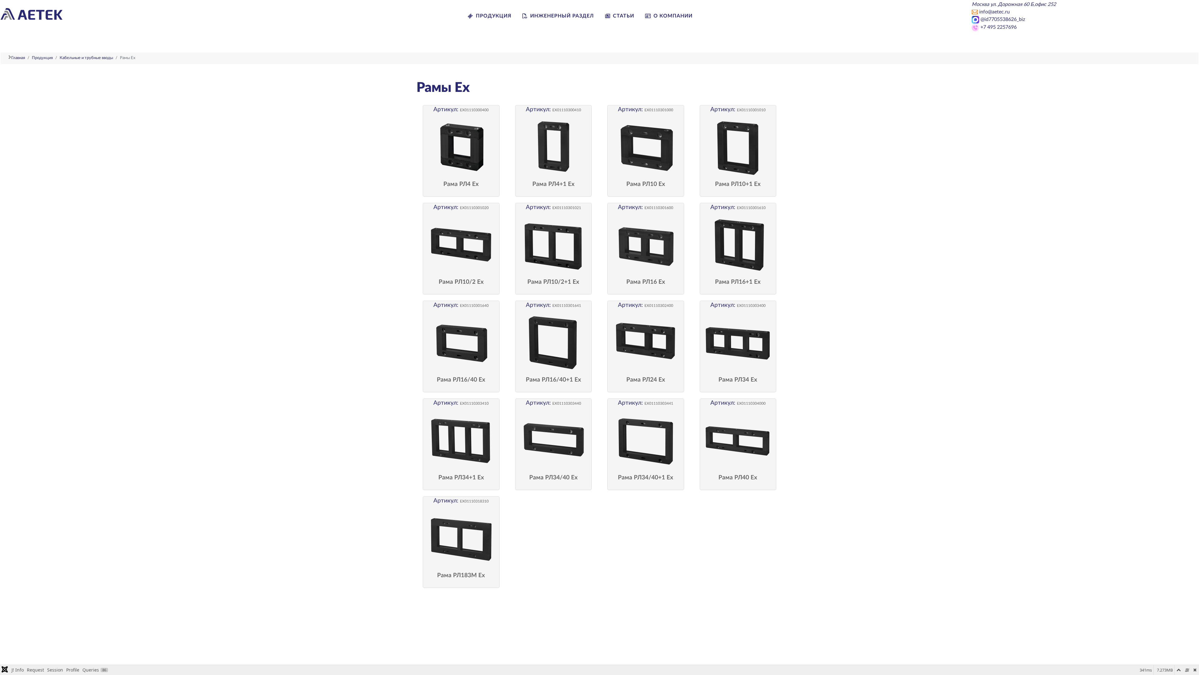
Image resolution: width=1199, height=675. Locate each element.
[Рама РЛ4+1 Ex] (553, 147)
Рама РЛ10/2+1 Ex (553, 282)
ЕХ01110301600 (658, 208)
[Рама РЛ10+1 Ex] (738, 147)
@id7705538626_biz (1002, 19)
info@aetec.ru (994, 11)
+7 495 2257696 (998, 27)
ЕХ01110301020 (474, 208)
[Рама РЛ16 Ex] (645, 245)
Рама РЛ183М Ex (461, 575)
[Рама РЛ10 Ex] (645, 147)
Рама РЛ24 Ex (645, 380)
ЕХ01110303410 (474, 403)
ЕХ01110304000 (751, 403)
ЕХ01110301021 (566, 208)
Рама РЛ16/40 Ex (461, 380)
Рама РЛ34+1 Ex (461, 478)
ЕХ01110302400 (658, 306)
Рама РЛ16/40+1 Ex (553, 380)
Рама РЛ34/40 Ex (553, 478)
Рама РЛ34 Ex (737, 380)
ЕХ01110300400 (474, 110)
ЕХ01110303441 (658, 403)
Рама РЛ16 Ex (645, 282)
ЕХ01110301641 (566, 306)
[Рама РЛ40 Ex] (738, 440)
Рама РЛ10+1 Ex (738, 184)
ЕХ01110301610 (751, 208)
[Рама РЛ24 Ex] (645, 342)
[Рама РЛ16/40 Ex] (461, 342)
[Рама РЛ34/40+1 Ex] (645, 440)
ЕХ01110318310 (474, 501)
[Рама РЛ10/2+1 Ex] (553, 245)
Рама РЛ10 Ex (645, 184)
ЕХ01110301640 (474, 306)
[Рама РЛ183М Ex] (461, 538)
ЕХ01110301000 (658, 110)
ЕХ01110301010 (751, 110)
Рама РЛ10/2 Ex (461, 282)
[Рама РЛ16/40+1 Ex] (553, 342)
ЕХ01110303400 (751, 306)
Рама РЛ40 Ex (737, 478)
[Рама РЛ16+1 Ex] (738, 245)
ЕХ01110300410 (566, 110)
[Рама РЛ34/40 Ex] (553, 440)
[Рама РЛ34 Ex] (738, 342)
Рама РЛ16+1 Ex (738, 282)
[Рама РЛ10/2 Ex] (461, 245)
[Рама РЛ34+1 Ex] (461, 440)
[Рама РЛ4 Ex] (461, 147)
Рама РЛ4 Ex (461, 184)
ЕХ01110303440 (566, 403)
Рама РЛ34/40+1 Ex (645, 478)
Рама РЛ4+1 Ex (553, 184)
